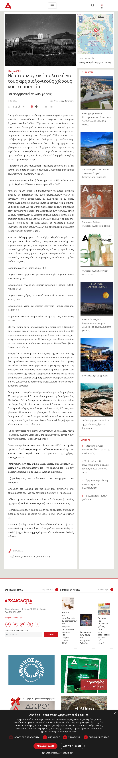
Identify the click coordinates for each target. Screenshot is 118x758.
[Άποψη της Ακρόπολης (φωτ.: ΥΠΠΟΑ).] (40, 40)
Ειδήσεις (11, 71)
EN (102, 8)
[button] (59, 752)
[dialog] (59, 734)
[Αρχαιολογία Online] (8, 5)
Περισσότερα (48, 589)
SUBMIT (51, 634)
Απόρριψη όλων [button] (72, 746)
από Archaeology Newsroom (62, 101)
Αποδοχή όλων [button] (45, 746)
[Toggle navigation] (52, 5)
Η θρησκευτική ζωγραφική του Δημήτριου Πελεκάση (83, 636)
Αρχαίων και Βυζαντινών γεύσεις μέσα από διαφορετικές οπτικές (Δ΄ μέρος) (101, 630)
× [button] (114, 713)
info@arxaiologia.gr (13, 617)
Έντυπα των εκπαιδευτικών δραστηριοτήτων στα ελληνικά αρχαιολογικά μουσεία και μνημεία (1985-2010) (65, 627)
